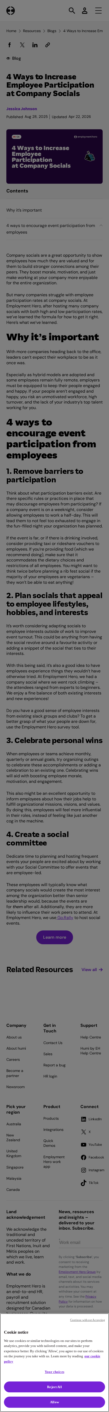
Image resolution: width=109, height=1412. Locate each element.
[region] (54, 1362)
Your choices (54, 1372)
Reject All (54, 1387)
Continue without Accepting (87, 1319)
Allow (54, 1402)
